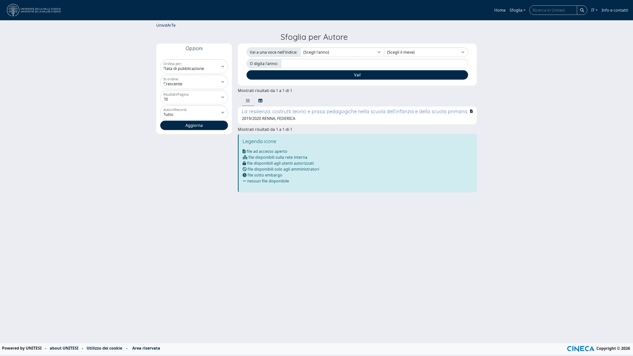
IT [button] (593, 10)
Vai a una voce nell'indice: (273, 52)
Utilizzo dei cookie (104, 348)
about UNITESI (64, 348)
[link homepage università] (34, 10)
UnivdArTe (166, 25)
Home (500, 10)
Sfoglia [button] (516, 10)
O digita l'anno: (264, 63)
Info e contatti (615, 10)
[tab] (248, 100)
